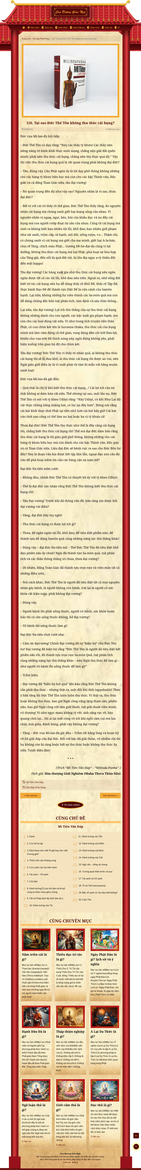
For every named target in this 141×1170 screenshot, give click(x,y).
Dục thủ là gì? (101, 1105)
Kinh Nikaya (79, 27)
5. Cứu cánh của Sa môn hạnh (42, 867)
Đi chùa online (72, 804)
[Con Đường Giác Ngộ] (23, 27)
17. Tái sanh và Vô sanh (90, 878)
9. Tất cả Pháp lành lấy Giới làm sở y (45, 898)
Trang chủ (26, 39)
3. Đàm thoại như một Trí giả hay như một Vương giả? (47, 852)
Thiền (120, 27)
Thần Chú (94, 27)
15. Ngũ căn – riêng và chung (93, 864)
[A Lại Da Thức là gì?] (105, 1017)
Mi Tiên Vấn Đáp (35, 782)
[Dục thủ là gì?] (105, 1090)
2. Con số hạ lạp (35, 843)
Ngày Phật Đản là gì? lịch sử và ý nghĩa (104, 959)
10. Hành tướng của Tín (41, 905)
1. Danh (31, 836)
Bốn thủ (27, 1141)
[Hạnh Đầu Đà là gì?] (36, 1017)
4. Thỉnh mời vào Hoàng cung (41, 860)
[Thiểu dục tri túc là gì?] (70, 940)
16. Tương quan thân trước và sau (95, 871)
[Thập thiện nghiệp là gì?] (70, 1017)
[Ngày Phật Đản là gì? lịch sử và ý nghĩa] (105, 940)
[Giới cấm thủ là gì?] (70, 1090)
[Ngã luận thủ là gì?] (36, 1090)
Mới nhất (35, 27)
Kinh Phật (62, 27)
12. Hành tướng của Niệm (91, 843)
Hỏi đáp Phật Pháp (41, 39)
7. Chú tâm (32, 881)
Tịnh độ (108, 27)
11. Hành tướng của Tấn (90, 836)
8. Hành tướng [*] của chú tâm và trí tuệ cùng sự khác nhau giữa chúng (46, 890)
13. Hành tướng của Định (91, 850)
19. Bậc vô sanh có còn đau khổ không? (98, 892)
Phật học (49, 27)
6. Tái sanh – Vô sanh (37, 874)
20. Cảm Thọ (85, 899)
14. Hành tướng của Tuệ (91, 857)
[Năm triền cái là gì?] (36, 940)
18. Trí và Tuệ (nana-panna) (92, 885)
